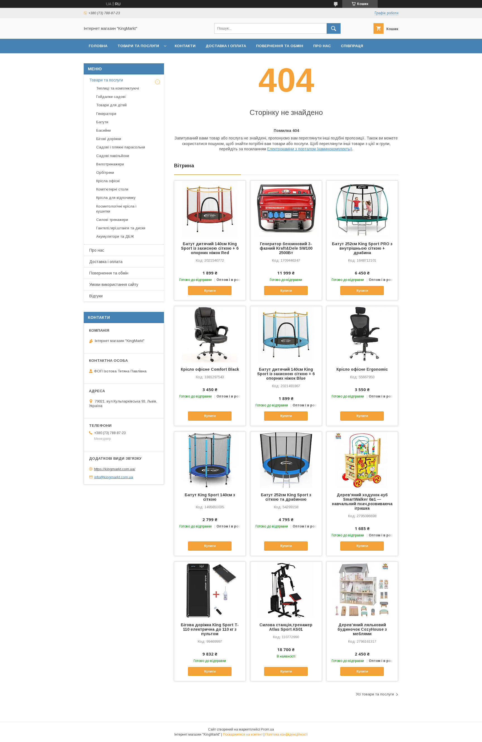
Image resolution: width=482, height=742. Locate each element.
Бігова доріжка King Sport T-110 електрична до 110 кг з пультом (210, 629)
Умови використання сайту (113, 284)
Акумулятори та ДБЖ (115, 236)
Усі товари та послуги (375, 694)
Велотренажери (110, 164)
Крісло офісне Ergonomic (362, 369)
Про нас (322, 46)
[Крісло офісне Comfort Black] (209, 334)
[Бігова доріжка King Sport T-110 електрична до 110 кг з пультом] (209, 590)
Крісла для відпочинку (116, 198)
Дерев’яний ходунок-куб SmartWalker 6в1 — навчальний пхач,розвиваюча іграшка (362, 501)
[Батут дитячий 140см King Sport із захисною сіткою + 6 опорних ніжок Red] (209, 209)
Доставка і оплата (226, 46)
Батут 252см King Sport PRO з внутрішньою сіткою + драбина (362, 248)
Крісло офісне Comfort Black (210, 369)
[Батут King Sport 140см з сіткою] (209, 460)
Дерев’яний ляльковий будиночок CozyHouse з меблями (362, 629)
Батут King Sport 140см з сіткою (210, 497)
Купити (210, 291)
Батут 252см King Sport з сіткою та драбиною (286, 497)
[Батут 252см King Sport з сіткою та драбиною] (286, 460)
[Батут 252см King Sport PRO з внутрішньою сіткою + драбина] (362, 209)
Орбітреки (105, 172)
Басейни (103, 130)
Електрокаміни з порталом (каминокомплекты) (309, 149)
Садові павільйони (112, 156)
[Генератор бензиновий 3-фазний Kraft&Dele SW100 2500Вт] (286, 209)
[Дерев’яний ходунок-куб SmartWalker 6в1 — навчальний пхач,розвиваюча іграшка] (362, 460)
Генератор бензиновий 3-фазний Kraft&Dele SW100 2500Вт (286, 248)
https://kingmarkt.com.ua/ (114, 469)
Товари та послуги (138, 46)
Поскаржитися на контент (243, 734)
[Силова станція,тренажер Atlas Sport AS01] (286, 590)
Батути (102, 122)
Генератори (106, 114)
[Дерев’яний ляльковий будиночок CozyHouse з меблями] (362, 590)
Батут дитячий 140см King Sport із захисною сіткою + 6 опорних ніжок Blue (286, 373)
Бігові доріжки (108, 139)
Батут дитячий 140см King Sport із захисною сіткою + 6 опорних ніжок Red (209, 248)
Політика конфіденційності (286, 734)
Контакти (185, 46)
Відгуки (96, 296)
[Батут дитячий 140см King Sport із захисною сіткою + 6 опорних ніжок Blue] (286, 334)
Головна (98, 46)
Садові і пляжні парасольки (120, 147)
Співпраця (352, 46)
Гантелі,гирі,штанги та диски (120, 228)
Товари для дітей (111, 105)
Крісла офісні (108, 181)
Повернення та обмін (279, 46)
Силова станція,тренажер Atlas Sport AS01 (285, 627)
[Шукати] (334, 28)
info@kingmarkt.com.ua (113, 477)
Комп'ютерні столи (112, 189)
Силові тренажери (112, 220)
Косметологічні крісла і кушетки (116, 208)
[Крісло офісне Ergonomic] (362, 334)
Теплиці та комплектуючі (117, 88)
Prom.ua (267, 729)
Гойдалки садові (111, 97)
